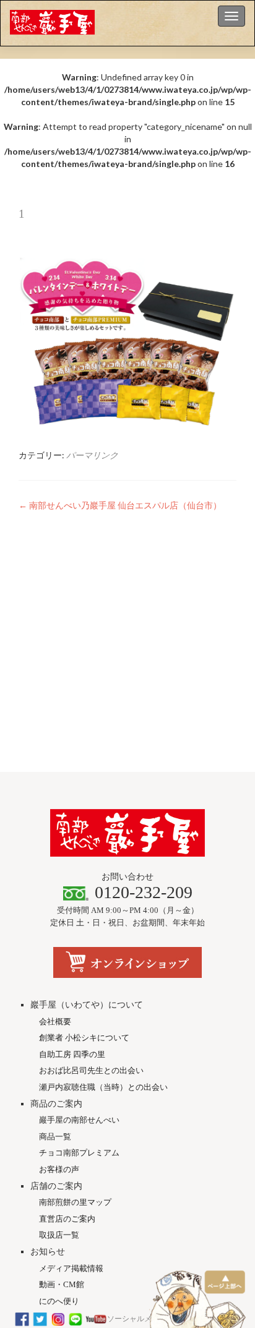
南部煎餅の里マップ (75, 1202)
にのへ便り (59, 1301)
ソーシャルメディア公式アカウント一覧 (174, 1318)
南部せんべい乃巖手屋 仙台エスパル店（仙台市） (120, 505)
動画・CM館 (61, 1284)
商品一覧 (55, 1136)
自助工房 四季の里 (72, 1054)
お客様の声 (59, 1169)
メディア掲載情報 (71, 1268)
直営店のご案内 (67, 1218)
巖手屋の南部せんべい (79, 1120)
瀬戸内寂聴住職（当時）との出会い (103, 1087)
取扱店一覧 (59, 1235)
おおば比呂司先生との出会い (91, 1070)
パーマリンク (92, 455)
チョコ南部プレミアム (79, 1152)
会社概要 (55, 1021)
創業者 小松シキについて (84, 1037)
